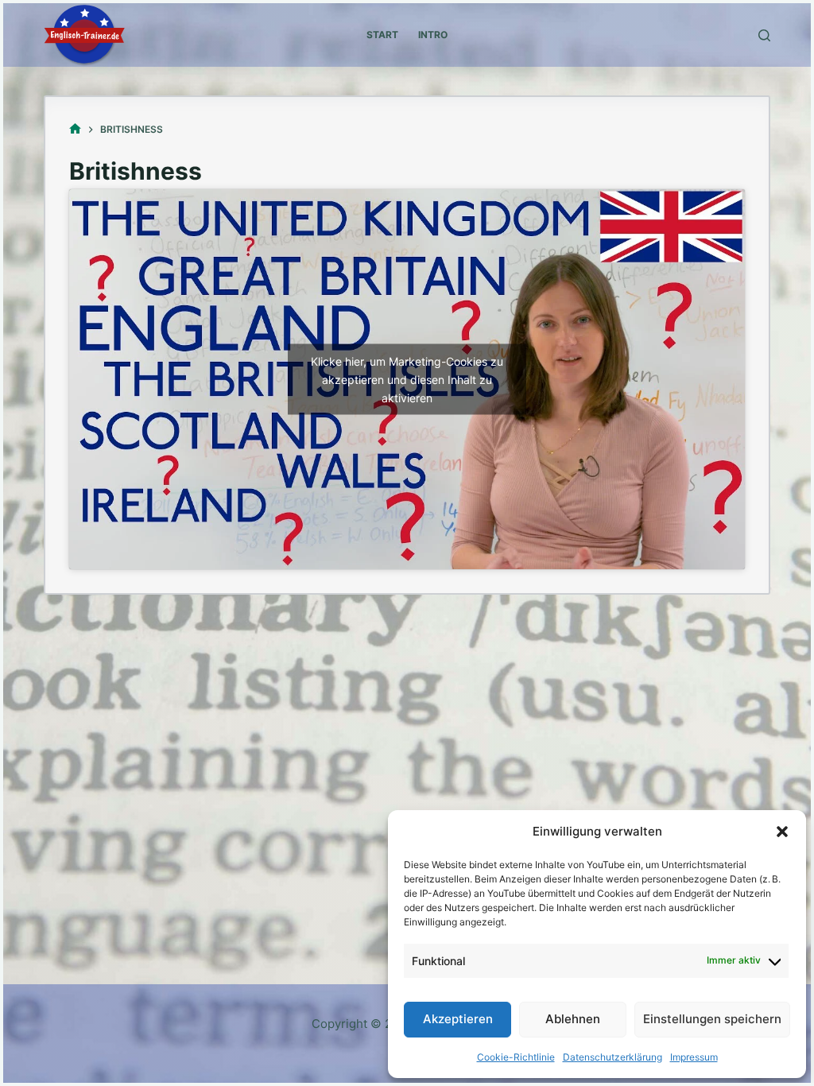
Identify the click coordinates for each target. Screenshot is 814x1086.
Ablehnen (572, 1018)
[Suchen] (764, 35)
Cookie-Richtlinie (516, 1057)
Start (382, 35)
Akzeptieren (458, 1018)
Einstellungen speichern (712, 1018)
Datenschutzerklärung (612, 1057)
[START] (75, 129)
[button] (782, 832)
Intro (433, 35)
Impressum (694, 1057)
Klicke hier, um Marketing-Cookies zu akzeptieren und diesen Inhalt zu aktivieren (407, 379)
